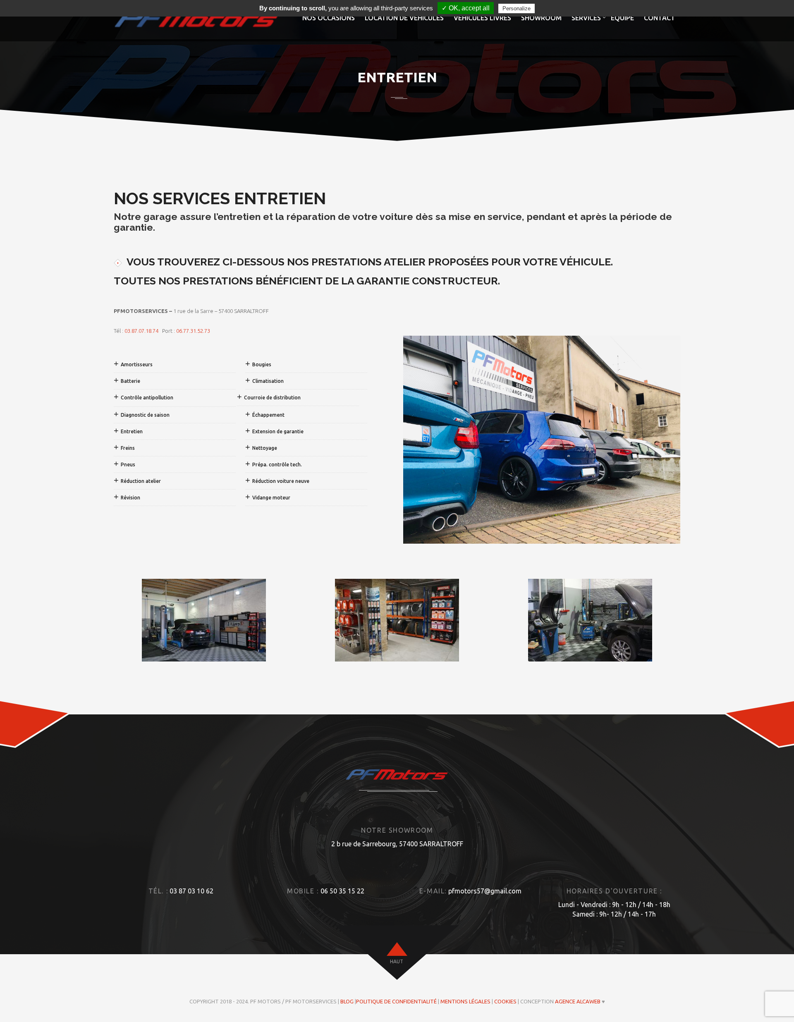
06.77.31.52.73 (193, 331)
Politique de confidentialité (396, 1001)
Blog (347, 1001)
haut (396, 961)
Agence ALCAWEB (577, 1001)
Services (586, 17)
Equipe (622, 17)
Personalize (516, 8)
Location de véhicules (404, 17)
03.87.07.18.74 (141, 331)
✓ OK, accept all (466, 8)
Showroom (541, 17)
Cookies (505, 1001)
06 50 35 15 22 (342, 891)
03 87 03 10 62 (191, 891)
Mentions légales (465, 1001)
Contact (659, 17)
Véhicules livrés (482, 17)
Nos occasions (328, 17)
